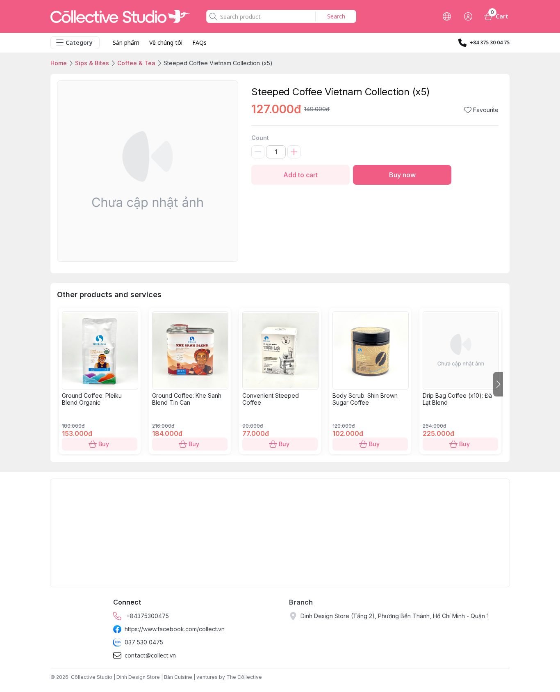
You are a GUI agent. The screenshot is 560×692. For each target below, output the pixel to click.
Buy (103, 443)
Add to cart (300, 175)
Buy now (402, 175)
